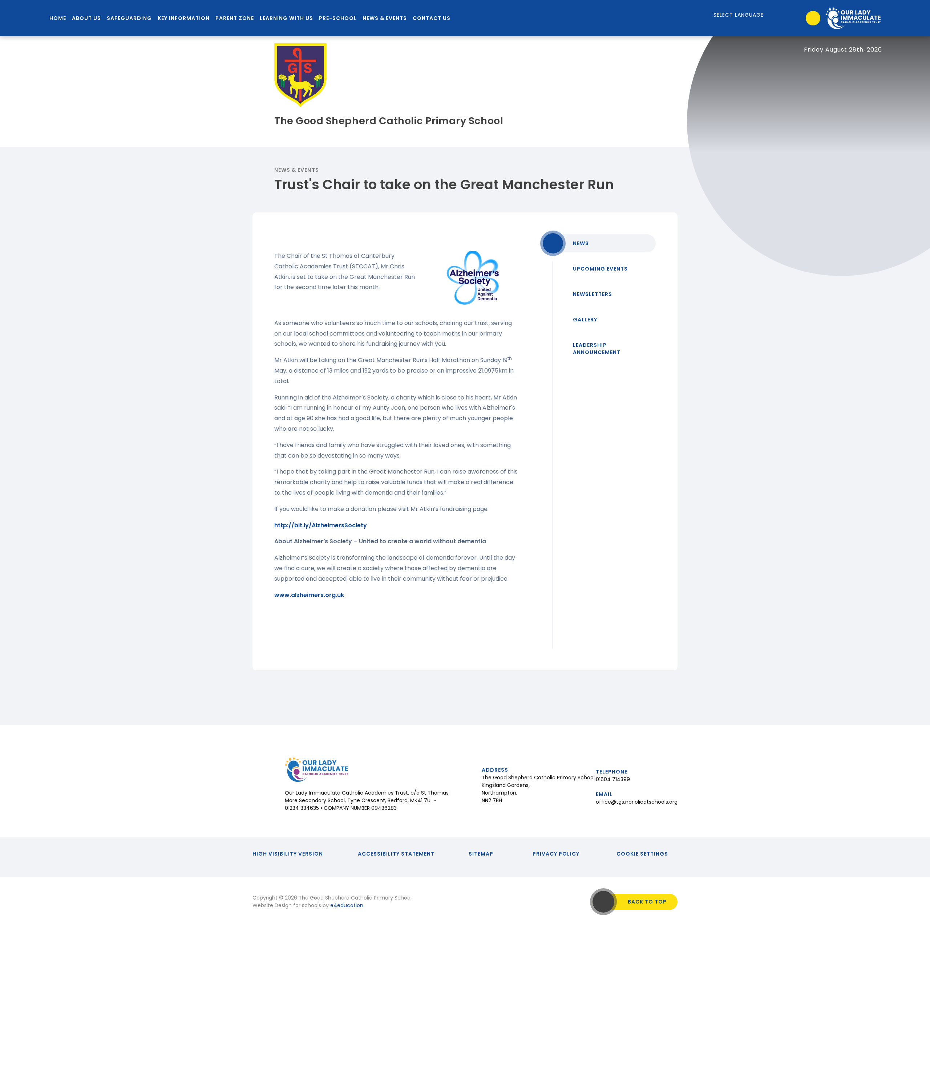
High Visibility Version (287, 853)
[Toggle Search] (813, 18)
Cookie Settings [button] (642, 853)
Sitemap (481, 853)
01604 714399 (613, 779)
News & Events (296, 170)
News (581, 243)
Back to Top (647, 901)
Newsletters (592, 294)
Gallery (585, 319)
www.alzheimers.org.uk (309, 595)
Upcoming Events (600, 268)
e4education (346, 905)
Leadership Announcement (596, 348)
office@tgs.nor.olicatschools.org (637, 801)
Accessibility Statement (396, 853)
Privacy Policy (556, 853)
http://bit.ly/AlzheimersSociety (320, 525)
